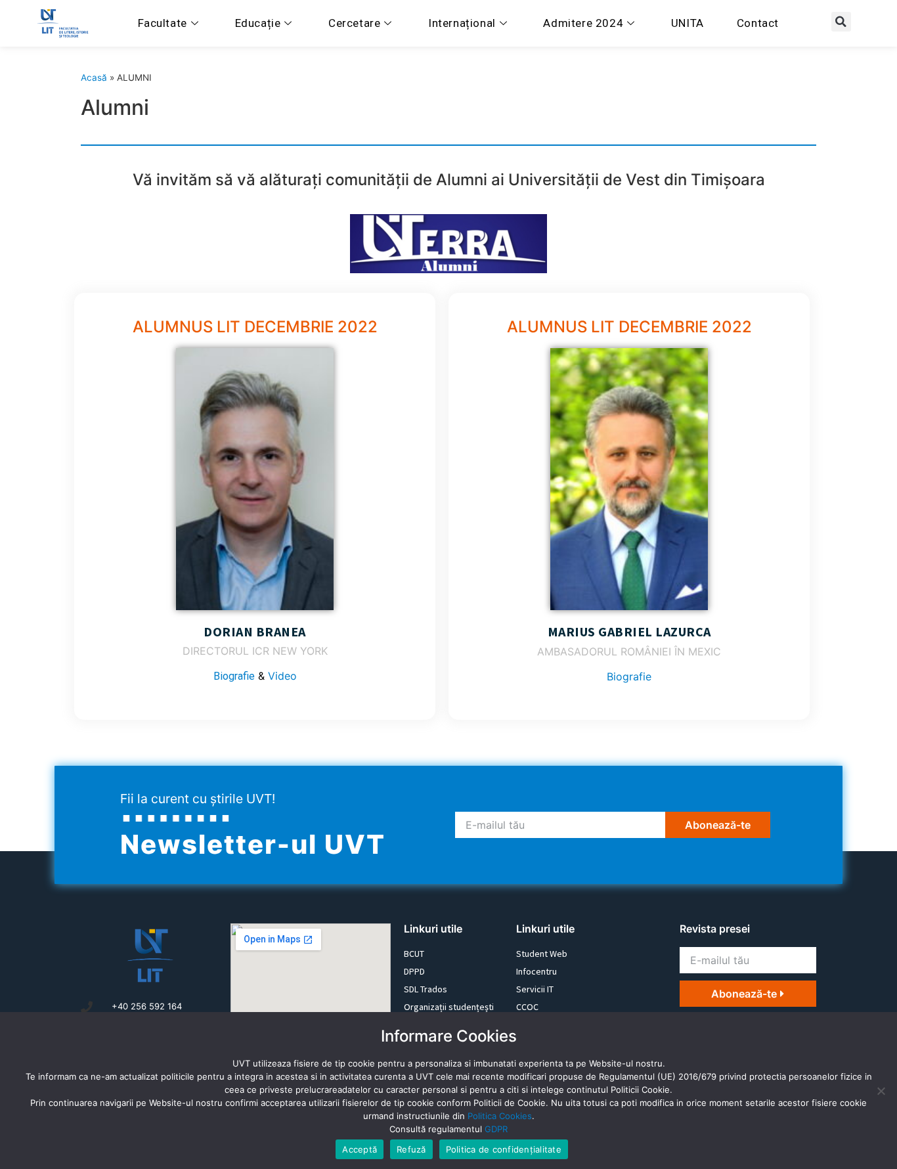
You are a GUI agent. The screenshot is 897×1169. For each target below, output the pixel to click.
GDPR (496, 1129)
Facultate (162, 23)
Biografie (234, 676)
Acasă (94, 77)
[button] (841, 22)
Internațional (462, 23)
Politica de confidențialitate (503, 1149)
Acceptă (359, 1149)
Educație (258, 23)
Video (282, 675)
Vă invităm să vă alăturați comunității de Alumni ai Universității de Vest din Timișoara (449, 179)
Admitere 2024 (583, 23)
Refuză (411, 1149)
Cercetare (354, 23)
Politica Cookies (500, 1116)
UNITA (687, 23)
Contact (758, 23)
